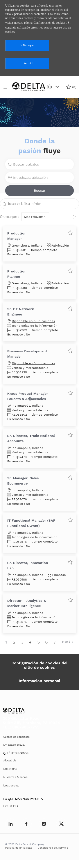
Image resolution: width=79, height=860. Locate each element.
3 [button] (22, 642)
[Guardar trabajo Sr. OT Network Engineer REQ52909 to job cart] (70, 308)
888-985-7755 (25, 727)
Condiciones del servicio (53, 847)
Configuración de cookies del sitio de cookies (39, 665)
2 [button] (14, 642)
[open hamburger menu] (5, 87)
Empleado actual (14, 744)
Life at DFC (11, 806)
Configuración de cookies (49, 22)
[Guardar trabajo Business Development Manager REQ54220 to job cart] (70, 350)
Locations (10, 768)
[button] (39, 190)
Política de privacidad (18, 847)
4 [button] (30, 642)
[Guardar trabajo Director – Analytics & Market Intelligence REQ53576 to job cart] (70, 599)
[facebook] (10, 824)
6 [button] (46, 642)
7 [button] (55, 642)
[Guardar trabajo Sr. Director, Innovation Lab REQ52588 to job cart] (70, 562)
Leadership (11, 785)
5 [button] (38, 642)
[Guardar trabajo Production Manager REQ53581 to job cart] (70, 232)
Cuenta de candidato (16, 736)
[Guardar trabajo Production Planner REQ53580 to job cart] (70, 270)
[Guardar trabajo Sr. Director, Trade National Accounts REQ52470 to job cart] (70, 435)
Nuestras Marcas (15, 777)
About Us (9, 760)
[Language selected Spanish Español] (54, 86)
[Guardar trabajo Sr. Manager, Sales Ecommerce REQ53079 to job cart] (70, 477)
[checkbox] (70, 232)
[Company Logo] (28, 87)
